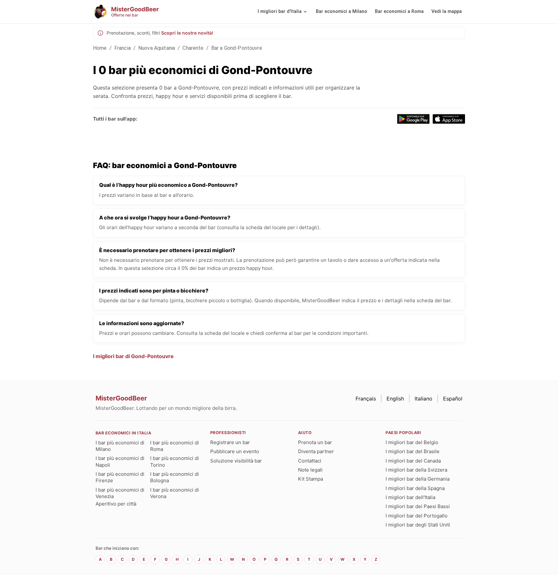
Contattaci (309, 461)
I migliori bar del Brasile (412, 451)
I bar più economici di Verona (174, 493)
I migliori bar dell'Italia (410, 497)
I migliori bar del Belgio (412, 442)
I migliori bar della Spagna (415, 488)
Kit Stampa (310, 479)
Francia (122, 48)
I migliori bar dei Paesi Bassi (418, 506)
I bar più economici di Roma (174, 446)
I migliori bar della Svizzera (416, 470)
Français (366, 398)
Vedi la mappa (446, 11)
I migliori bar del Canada (413, 461)
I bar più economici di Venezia (120, 493)
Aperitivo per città (116, 504)
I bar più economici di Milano (120, 446)
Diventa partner (316, 451)
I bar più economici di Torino (174, 461)
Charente (192, 48)
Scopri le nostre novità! (187, 33)
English (395, 398)
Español (452, 398)
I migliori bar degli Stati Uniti (418, 525)
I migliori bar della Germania (418, 479)
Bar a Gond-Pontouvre (236, 48)
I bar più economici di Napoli (120, 461)
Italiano (423, 398)
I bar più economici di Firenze (120, 477)
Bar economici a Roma (399, 11)
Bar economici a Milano (341, 11)
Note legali (310, 470)
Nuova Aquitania (156, 48)
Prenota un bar (315, 442)
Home (100, 48)
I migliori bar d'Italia (280, 11)
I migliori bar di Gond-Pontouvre (133, 356)
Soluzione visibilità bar (236, 461)
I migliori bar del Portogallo (417, 516)
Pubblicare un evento (234, 451)
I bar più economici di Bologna (174, 477)
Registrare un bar (230, 442)
